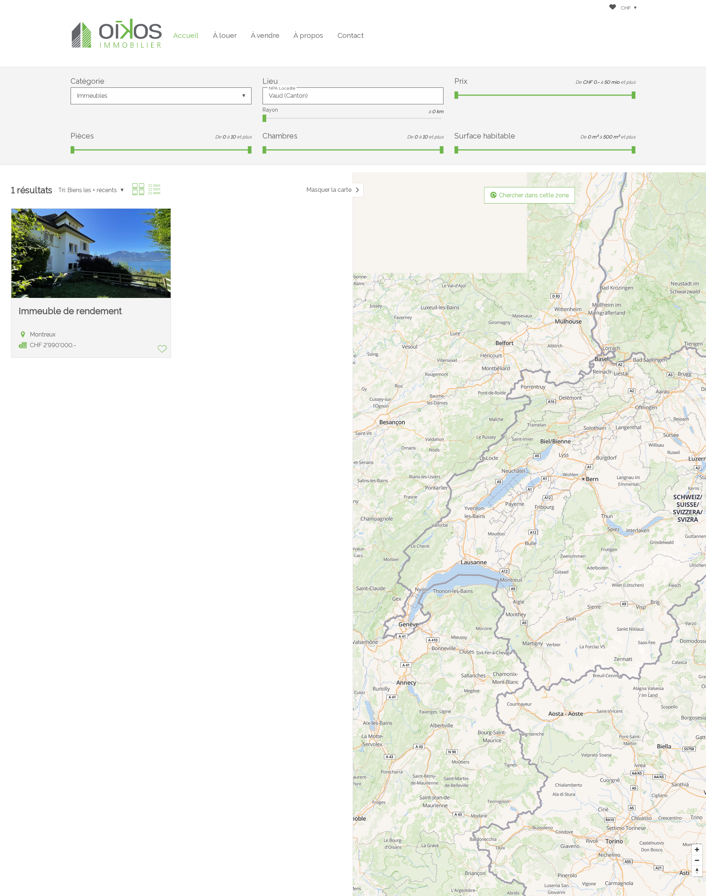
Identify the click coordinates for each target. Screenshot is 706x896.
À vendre (265, 35)
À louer (225, 35)
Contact (351, 35)
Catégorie (87, 81)
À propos (308, 35)
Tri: (62, 190)
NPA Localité (282, 88)
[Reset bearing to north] (697, 871)
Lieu (270, 81)
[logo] (117, 33)
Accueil (186, 35)
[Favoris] (612, 8)
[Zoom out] (697, 860)
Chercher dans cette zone (534, 194)
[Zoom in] (697, 849)
